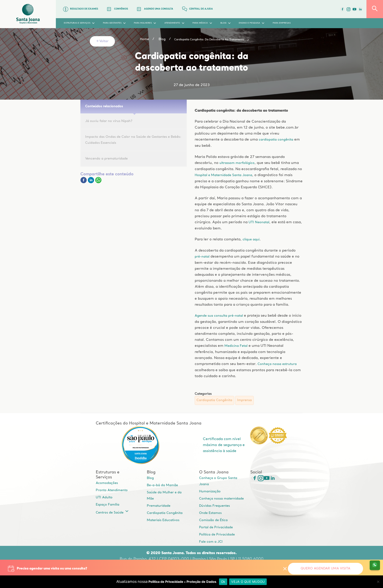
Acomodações (107, 483)
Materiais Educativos (163, 520)
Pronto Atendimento (112, 490)
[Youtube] (354, 9)
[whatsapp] (98, 182)
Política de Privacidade (217, 534)
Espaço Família (107, 504)
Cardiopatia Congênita (214, 400)
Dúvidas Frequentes (214, 506)
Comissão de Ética (213, 520)
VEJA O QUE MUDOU (248, 582)
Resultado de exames (84, 9)
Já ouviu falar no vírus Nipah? (108, 121)
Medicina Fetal (236, 346)
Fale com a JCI (211, 541)
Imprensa (244, 400)
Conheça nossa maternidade (221, 498)
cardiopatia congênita (275, 139)
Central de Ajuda (201, 9)
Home (144, 39)
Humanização (210, 491)
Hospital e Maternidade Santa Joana (223, 175)
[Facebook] (342, 9)
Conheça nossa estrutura (277, 364)
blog (162, 39)
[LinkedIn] (360, 9)
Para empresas (282, 23)
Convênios (121, 9)
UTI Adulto (104, 497)
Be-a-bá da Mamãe (162, 485)
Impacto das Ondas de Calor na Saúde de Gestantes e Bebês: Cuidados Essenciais (133, 140)
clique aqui (251, 239)
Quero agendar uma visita (325, 568)
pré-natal (202, 256)
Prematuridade (158, 506)
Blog (150, 478)
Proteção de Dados (201, 582)
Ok (223, 582)
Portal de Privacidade (216, 527)
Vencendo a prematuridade (106, 158)
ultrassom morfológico (237, 163)
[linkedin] (91, 182)
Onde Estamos (210, 513)
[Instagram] (259, 478)
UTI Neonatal (259, 222)
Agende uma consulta (158, 9)
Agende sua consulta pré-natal (219, 315)
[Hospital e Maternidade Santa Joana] (28, 14)
